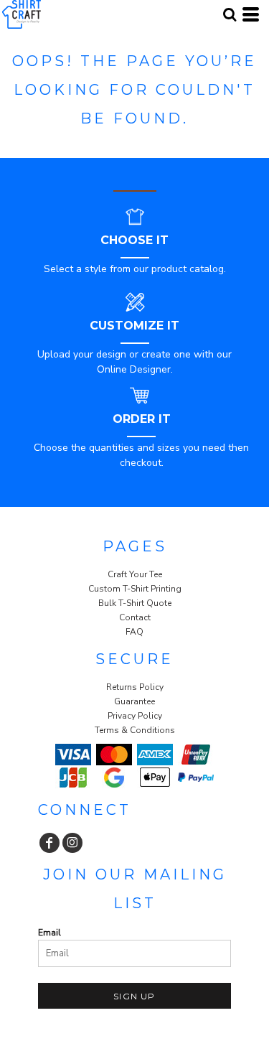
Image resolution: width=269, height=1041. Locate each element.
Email (49, 932)
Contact (135, 617)
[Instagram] (72, 843)
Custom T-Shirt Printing (134, 588)
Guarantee (134, 701)
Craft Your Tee (135, 574)
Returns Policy (135, 687)
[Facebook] (49, 843)
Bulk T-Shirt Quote (134, 603)
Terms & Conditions (135, 730)
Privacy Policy (135, 716)
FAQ (134, 632)
